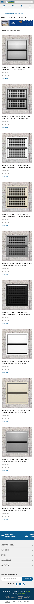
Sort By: (5, 31)
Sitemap (27, 591)
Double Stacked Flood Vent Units (13, 13)
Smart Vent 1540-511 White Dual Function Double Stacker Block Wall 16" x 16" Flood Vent (16, 167)
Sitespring (21, 594)
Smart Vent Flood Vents (15, 12)
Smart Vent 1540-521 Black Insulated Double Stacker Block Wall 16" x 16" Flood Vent (16, 510)
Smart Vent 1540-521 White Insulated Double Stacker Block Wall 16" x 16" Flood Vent (16, 363)
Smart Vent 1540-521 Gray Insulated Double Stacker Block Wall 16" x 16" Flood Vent (15, 461)
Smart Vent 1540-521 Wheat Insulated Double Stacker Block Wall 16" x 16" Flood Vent (16, 412)
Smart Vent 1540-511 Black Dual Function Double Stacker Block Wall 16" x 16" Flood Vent (16, 313)
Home (4, 12)
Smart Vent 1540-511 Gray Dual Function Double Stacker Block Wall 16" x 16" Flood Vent (17, 265)
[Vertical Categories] (2, 2)
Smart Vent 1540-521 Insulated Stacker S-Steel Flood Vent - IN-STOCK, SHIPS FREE (16, 68)
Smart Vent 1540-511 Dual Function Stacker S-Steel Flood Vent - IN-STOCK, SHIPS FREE (16, 118)
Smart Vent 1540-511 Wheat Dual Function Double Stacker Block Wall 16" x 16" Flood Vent (16, 216)
